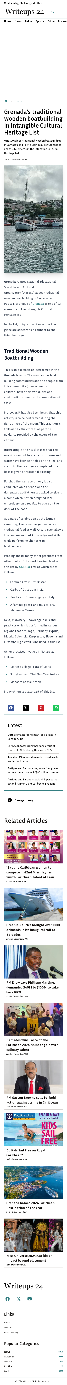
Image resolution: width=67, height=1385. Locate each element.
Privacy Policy (11, 1332)
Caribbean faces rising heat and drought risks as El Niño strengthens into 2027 (31, 748)
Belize (28, 21)
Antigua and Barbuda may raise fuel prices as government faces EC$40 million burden (33, 770)
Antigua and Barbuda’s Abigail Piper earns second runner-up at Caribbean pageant (32, 781)
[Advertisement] (33, 60)
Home (7, 21)
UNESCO (24, 567)
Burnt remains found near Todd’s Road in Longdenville (32, 736)
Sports (40, 21)
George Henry (24, 800)
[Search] (53, 12)
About (7, 1322)
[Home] (6, 101)
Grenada (38, 303)
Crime (51, 21)
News (18, 21)
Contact (8, 1327)
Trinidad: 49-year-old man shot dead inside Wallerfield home (33, 759)
